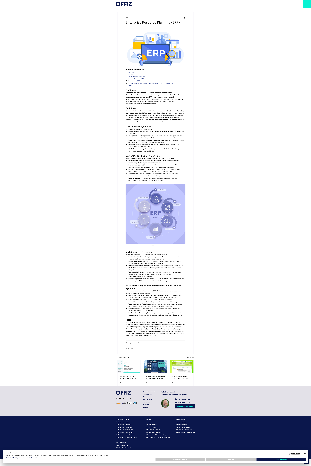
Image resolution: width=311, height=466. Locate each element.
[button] (307, 4)
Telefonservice (147, 394)
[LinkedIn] (131, 398)
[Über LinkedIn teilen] (134, 343)
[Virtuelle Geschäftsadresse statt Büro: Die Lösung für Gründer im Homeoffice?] (155, 366)
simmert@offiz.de (184, 402)
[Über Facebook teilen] (126, 343)
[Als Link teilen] (138, 343)
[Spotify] (117, 398)
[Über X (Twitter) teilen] (130, 343)
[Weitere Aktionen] (184, 18)
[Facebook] (127, 398)
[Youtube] (120, 398)
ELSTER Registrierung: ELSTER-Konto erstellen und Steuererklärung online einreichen (181, 377)
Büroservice (146, 397)
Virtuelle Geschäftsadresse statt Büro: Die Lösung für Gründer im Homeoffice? (155, 377)
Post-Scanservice (121, 442)
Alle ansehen (190, 357)
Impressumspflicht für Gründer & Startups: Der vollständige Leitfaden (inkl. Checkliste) (128, 377)
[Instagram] (124, 398)
